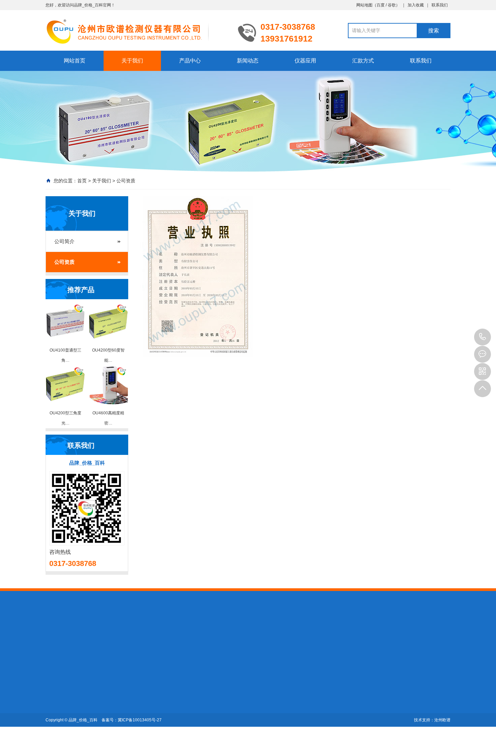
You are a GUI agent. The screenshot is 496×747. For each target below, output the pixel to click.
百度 (381, 5)
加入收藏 (416, 5)
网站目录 (168, 636)
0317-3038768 (482, 337)
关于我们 (132, 60)
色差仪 (99, 696)
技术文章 (148, 687)
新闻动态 (247, 60)
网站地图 (364, 5)
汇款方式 (363, 60)
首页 (82, 180)
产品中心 (190, 60)
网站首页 (74, 60)
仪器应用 (305, 60)
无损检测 (121, 636)
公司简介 (64, 241)
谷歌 (392, 5)
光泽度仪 (144, 636)
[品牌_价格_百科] (137, 31)
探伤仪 (100, 636)
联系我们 (440, 5)
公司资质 (125, 180)
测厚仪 (81, 636)
